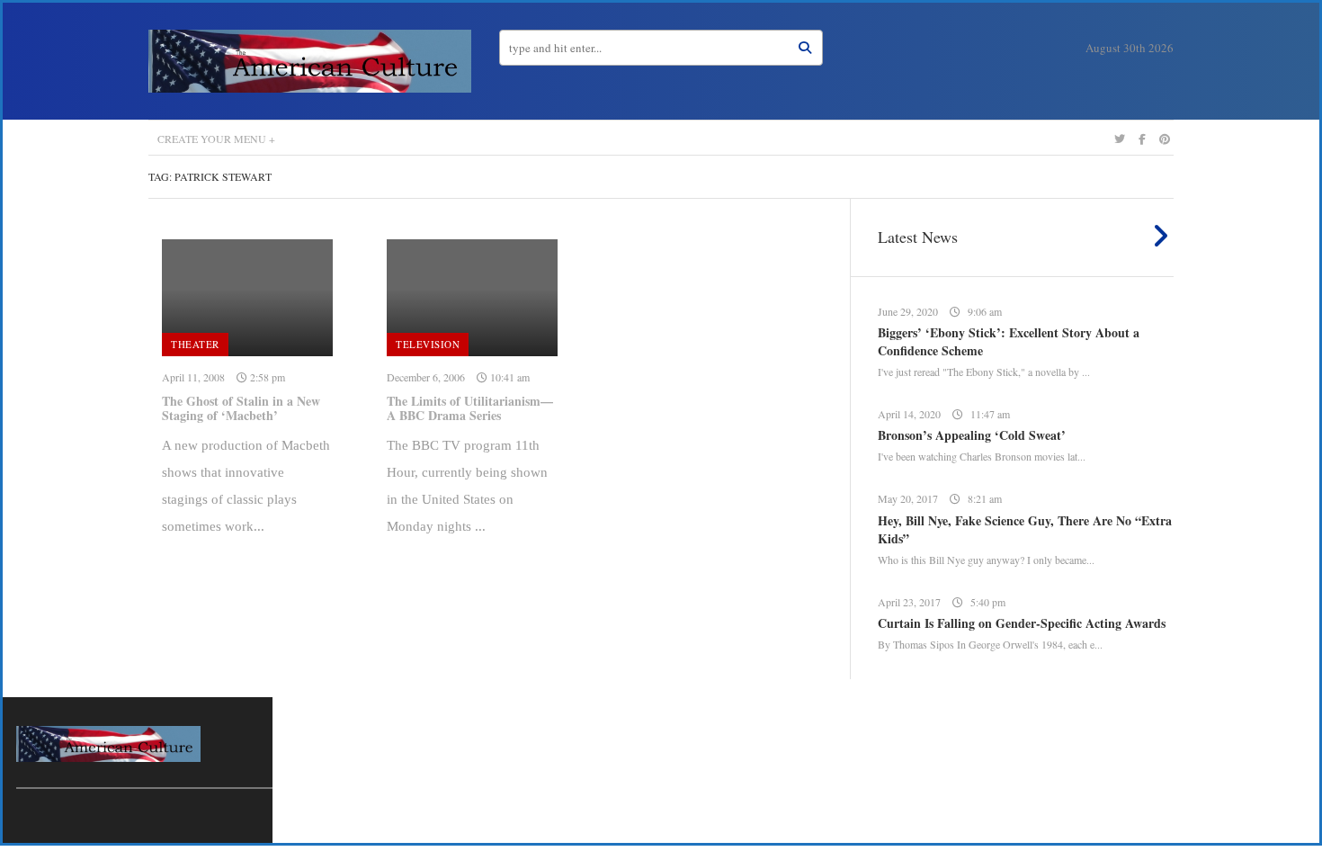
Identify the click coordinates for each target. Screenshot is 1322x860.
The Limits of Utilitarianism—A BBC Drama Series (470, 408)
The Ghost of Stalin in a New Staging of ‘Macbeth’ (241, 408)
